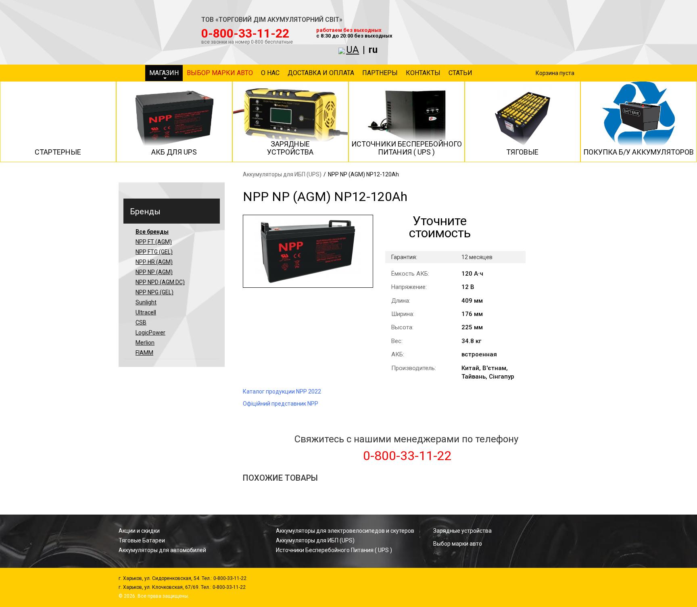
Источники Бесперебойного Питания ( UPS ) (334, 550)
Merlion (145, 342)
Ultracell (146, 312)
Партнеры (380, 73)
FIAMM (144, 353)
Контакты (423, 73)
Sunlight (146, 302)
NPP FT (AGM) (154, 242)
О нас (270, 73)
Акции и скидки (139, 530)
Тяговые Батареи (142, 540)
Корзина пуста (555, 73)
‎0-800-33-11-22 (245, 33)
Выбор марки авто (220, 73)
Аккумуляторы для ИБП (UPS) (282, 174)
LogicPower (150, 332)
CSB (141, 322)
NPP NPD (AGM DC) (160, 282)
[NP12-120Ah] (308, 251)
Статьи (460, 73)
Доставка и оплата (321, 73)
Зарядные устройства (462, 530)
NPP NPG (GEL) (154, 292)
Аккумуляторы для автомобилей (162, 550)
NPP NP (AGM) (154, 272)
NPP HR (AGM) (154, 262)
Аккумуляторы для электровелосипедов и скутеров (345, 530)
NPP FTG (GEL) (154, 252)
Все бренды (152, 231)
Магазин (164, 73)
